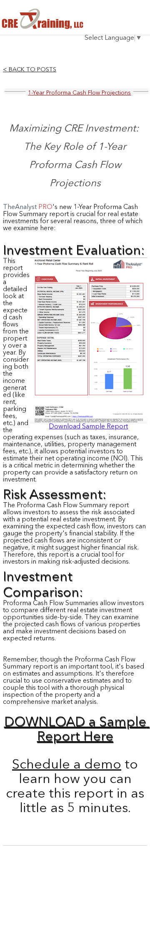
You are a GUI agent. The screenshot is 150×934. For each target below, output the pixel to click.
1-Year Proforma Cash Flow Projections (79, 93)
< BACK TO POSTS (29, 70)
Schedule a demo (66, 765)
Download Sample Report (88, 426)
